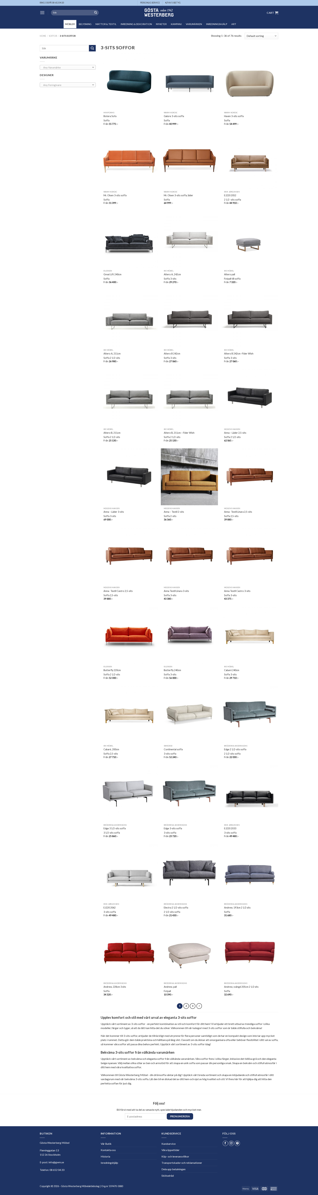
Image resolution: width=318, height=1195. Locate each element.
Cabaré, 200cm (111, 749)
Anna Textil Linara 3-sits (176, 591)
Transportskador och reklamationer (181, 1162)
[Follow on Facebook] (225, 1143)
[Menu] (42, 12)
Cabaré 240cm (231, 670)
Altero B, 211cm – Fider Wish (179, 432)
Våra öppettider (170, 1150)
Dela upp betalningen (173, 1169)
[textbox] (67, 67)
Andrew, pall (170, 986)
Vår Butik (106, 1143)
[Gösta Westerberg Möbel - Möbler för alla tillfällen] (159, 12)
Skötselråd (167, 1175)
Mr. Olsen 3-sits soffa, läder (178, 195)
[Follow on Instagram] (231, 1143)
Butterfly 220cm (112, 670)
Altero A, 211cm (112, 353)
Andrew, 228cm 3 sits (115, 986)
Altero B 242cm (172, 353)
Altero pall (229, 274)
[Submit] (95, 13)
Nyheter (161, 24)
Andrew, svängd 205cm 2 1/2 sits (241, 986)
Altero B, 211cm (112, 432)
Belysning (85, 24)
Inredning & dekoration (136, 24)
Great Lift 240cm (112, 274)
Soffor (53, 36)
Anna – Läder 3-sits (114, 511)
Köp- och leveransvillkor (175, 1156)
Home (43, 36)
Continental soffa (173, 749)
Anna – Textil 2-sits (174, 511)
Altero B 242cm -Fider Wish (238, 353)
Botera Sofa (110, 116)
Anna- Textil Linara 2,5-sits (238, 511)
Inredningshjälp (216, 24)
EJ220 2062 (110, 907)
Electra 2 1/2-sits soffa (176, 907)
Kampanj (176, 24)
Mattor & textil (106, 24)
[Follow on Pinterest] (237, 1143)
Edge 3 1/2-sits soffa (115, 828)
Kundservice (168, 1143)
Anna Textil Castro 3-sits (237, 591)
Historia (105, 1156)
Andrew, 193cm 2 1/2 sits (237, 907)
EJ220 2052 (230, 195)
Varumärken (194, 24)
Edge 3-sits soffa (173, 828)
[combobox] (68, 67)
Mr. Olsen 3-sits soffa (115, 195)
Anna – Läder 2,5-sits (235, 432)
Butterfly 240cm (172, 670)
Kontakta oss (108, 1150)
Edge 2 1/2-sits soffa (235, 749)
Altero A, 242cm (172, 274)
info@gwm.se (56, 1162)
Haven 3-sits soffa (234, 116)
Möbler (70, 24)
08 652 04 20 (57, 1169)
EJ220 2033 (230, 828)
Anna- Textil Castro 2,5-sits (118, 591)
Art (233, 24)
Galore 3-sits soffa (174, 116)
